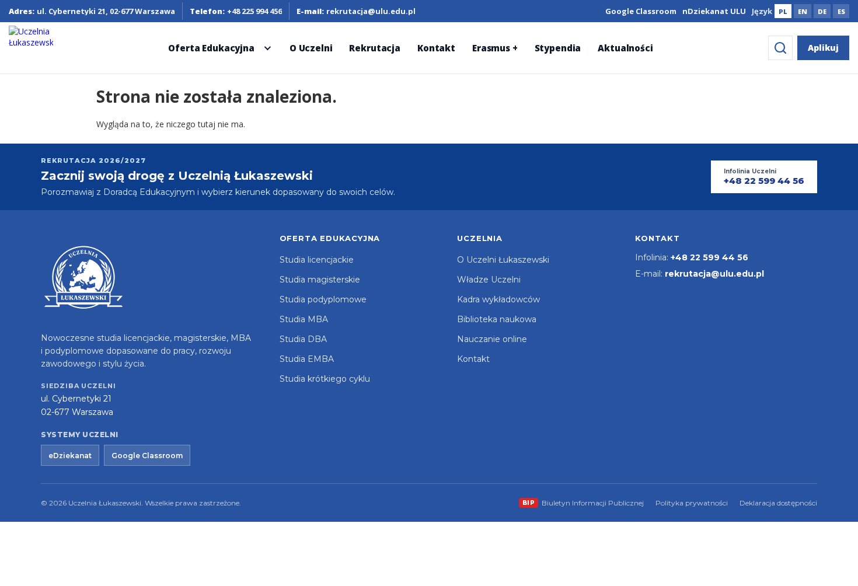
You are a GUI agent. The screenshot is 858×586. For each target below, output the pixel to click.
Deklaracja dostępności (778, 502)
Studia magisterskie (320, 279)
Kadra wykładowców (498, 299)
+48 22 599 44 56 (709, 257)
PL (783, 11)
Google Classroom (640, 11)
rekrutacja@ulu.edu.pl (714, 273)
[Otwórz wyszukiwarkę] (780, 48)
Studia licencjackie (317, 259)
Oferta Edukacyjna (211, 48)
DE (822, 11)
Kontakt (436, 48)
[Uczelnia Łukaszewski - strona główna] (31, 48)
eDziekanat (70, 455)
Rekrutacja (374, 48)
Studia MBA (304, 319)
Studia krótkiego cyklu (325, 379)
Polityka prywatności (691, 502)
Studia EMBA (307, 359)
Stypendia (558, 48)
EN (802, 11)
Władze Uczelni (489, 279)
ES (841, 11)
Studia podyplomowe (323, 299)
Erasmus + (495, 48)
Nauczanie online (492, 339)
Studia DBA (303, 339)
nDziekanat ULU (714, 11)
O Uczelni (311, 48)
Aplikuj (823, 47)
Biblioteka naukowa (496, 319)
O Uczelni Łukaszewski (503, 259)
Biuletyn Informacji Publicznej (583, 502)
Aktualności (625, 48)
